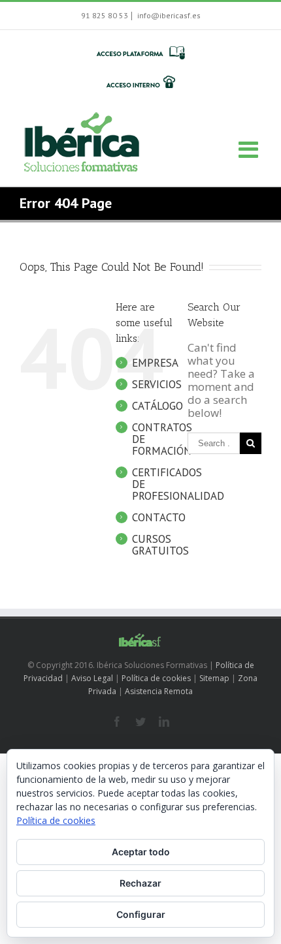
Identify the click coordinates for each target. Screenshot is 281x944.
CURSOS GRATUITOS (160, 545)
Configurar (140, 914)
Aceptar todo (141, 851)
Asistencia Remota (159, 691)
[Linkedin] (164, 721)
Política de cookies (156, 678)
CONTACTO (159, 517)
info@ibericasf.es (168, 15)
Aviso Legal (92, 678)
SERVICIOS (157, 384)
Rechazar (140, 883)
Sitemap (214, 678)
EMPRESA (155, 363)
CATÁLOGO (157, 406)
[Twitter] (140, 721)
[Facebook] (117, 721)
